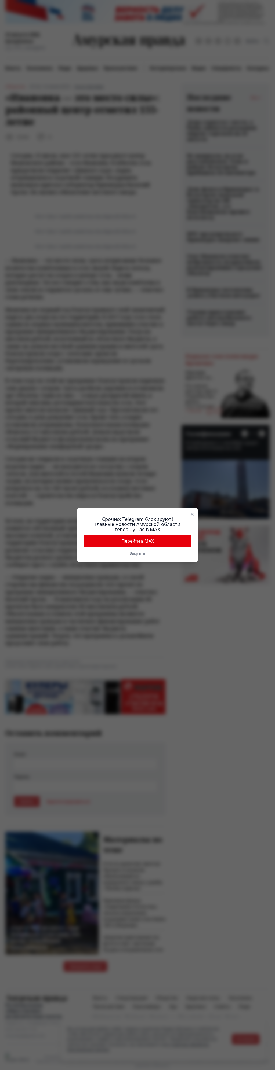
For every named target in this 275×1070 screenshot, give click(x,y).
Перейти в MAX (138, 541)
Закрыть (137, 553)
